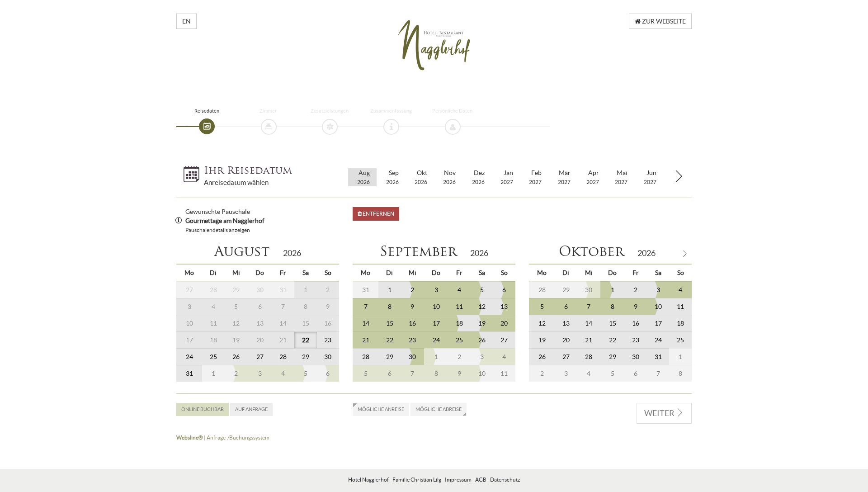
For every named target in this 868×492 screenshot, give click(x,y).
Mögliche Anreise (381, 409)
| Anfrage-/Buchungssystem (222, 437)
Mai (621, 177)
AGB (480, 480)
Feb (535, 177)
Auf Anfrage (251, 409)
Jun (650, 177)
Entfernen (378, 214)
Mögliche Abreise (438, 409)
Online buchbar (202, 409)
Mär (564, 177)
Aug (363, 177)
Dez (478, 177)
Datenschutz (505, 480)
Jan (506, 177)
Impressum (458, 480)
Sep (392, 177)
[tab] (207, 126)
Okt (421, 177)
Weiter (660, 413)
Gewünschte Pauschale (217, 211)
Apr (592, 177)
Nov (449, 177)
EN (186, 21)
